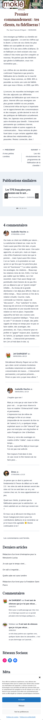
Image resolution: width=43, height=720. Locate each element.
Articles (21, 10)
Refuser (21, 706)
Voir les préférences (21, 712)
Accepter (21, 700)
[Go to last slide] (6, 196)
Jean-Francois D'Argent (18, 30)
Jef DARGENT (15, 600)
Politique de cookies (12, 717)
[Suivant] (37, 196)
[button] (40, 677)
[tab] (17, 208)
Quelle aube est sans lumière (15, 576)
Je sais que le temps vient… (14, 564)
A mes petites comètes (9, 153)
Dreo (13, 472)
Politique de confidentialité (28, 717)
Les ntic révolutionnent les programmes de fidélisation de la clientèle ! (33, 158)
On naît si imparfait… (11, 570)
